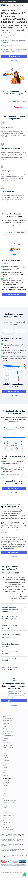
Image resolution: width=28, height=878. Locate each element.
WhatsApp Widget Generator (9, 802)
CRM (23, 524)
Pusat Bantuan (6, 780)
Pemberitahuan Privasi (8, 829)
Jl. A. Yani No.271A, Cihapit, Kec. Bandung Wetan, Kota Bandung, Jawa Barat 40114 (14, 845)
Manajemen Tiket (7, 743)
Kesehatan (5, 755)
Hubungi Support (7, 782)
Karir (4, 826)
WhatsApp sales (15, 56)
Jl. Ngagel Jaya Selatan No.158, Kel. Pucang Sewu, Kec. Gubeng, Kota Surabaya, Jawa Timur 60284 (12, 840)
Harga (4, 817)
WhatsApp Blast (6, 733)
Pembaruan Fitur (7, 797)
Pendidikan (5, 757)
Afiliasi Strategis (6, 822)
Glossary (5, 795)
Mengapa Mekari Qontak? (9, 815)
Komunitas (5, 785)
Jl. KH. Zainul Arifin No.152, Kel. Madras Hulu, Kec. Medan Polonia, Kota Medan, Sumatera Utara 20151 (12, 850)
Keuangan (5, 753)
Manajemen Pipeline (7, 745)
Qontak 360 (6, 723)
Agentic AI (5, 740)
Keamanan (5, 824)
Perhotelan (5, 758)
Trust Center (6, 820)
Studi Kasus (5, 791)
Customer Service (7, 774)
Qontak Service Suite (8, 721)
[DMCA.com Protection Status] (22, 861)
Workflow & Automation (8, 747)
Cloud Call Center (7, 736)
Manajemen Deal (7, 742)
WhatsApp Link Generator (9, 804)
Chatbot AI (5, 738)
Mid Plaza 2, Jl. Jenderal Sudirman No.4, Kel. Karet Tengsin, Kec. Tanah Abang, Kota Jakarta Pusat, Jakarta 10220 (13, 835)
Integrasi (5, 819)
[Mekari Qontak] (4, 5)
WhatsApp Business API (8, 731)
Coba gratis (14, 60)
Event (4, 798)
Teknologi (5, 767)
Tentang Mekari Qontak (8, 812)
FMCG (4, 764)
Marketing (5, 775)
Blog (4, 790)
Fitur (6, 712)
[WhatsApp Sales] (24, 874)
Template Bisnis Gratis (8, 805)
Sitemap (5, 807)
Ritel (4, 752)
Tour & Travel (6, 760)
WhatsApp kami (19, 5)
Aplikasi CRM (6, 728)
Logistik (5, 762)
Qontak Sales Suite (7, 720)
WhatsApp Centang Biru (8, 735)
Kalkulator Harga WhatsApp (9, 800)
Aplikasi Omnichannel (8, 730)
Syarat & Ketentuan (7, 827)
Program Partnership (8, 783)
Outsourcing (6, 765)
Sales (4, 772)
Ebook (4, 793)
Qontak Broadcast (7, 718)
